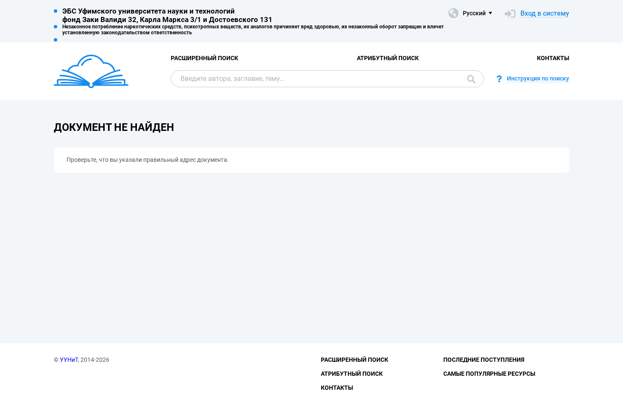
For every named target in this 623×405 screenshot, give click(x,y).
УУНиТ (69, 359)
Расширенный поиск (204, 58)
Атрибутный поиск (388, 58)
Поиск (469, 78)
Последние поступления (483, 359)
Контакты (553, 58)
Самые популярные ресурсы (489, 373)
